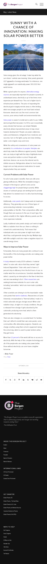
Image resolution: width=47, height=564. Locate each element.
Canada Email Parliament (9, 478)
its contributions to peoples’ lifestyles (24, 148)
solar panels (16, 201)
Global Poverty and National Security (12, 508)
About (4, 448)
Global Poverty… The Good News (10, 501)
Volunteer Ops (6, 543)
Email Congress (7, 533)
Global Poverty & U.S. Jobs (9, 504)
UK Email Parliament (8, 472)
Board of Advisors (7, 461)
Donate (5, 537)
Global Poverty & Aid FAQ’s (9, 514)
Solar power (7, 119)
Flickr (8, 357)
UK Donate (5, 475)
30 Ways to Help (7, 540)
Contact (5, 445)
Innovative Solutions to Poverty (10, 511)
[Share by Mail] (41, 379)
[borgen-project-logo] (19, 4)
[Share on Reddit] (37, 379)
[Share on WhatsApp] (15, 379)
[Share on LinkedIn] (23, 379)
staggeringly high (9, 187)
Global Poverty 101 (7, 498)
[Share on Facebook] (6, 379)
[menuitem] (35, 4)
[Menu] (40, 4)
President (5, 455)
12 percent (15, 337)
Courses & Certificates (8, 550)
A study (6, 261)
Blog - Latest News (9, 12)
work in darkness (21, 295)
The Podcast (6, 553)
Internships (6, 547)
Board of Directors (7, 458)
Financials (5, 451)
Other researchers (30, 279)
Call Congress (6, 530)
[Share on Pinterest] (19, 379)
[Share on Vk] (32, 379)
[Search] (35, 4)
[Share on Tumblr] (28, 379)
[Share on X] (10, 379)
